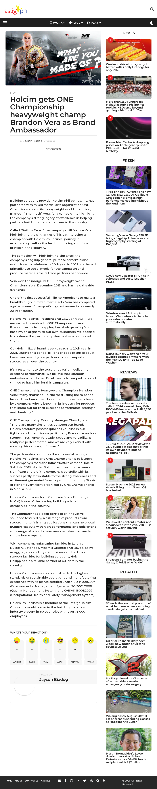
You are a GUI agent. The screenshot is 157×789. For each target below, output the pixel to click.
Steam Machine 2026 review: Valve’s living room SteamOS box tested (126, 487)
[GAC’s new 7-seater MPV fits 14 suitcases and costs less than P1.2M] (128, 261)
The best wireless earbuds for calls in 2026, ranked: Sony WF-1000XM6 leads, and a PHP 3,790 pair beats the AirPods (128, 408)
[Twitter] (84, 780)
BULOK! (32, 662)
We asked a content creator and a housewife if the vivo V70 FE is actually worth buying (128, 525)
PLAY (94, 22)
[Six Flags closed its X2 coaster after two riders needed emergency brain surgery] (128, 664)
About (18, 781)
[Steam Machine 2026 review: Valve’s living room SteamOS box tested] (128, 470)
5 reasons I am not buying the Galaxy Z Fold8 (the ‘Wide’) (127, 561)
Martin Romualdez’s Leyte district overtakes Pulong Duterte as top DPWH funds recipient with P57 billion (126, 758)
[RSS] (104, 780)
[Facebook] (65, 780)
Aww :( (46, 662)
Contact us (31, 781)
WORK (58, 22)
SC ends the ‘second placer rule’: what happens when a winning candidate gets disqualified (128, 606)
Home (9, 781)
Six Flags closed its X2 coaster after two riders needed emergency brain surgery (126, 681)
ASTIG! (60, 662)
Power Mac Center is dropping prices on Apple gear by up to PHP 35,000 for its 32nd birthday (127, 147)
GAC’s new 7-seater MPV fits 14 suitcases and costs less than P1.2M (127, 278)
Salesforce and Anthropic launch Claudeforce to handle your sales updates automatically (127, 318)
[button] (152, 9)
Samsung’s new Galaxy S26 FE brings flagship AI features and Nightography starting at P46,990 (127, 240)
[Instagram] (71, 780)
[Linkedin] (78, 780)
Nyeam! (90, 662)
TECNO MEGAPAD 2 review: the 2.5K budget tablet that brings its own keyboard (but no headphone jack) (128, 448)
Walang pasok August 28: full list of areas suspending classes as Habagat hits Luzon (128, 719)
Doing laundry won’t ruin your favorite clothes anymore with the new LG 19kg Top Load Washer (127, 358)
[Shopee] (97, 780)
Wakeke (17, 662)
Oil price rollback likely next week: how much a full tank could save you (125, 644)
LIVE (77, 22)
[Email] (59, 780)
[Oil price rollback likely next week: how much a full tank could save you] (128, 626)
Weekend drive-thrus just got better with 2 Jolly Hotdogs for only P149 (127, 67)
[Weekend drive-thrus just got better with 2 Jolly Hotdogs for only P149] (128, 50)
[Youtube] (91, 780)
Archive (45, 781)
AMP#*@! (75, 662)
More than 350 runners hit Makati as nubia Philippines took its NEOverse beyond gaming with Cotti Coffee (125, 106)
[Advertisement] (53, 171)
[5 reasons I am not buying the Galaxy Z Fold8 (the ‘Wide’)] (128, 545)
